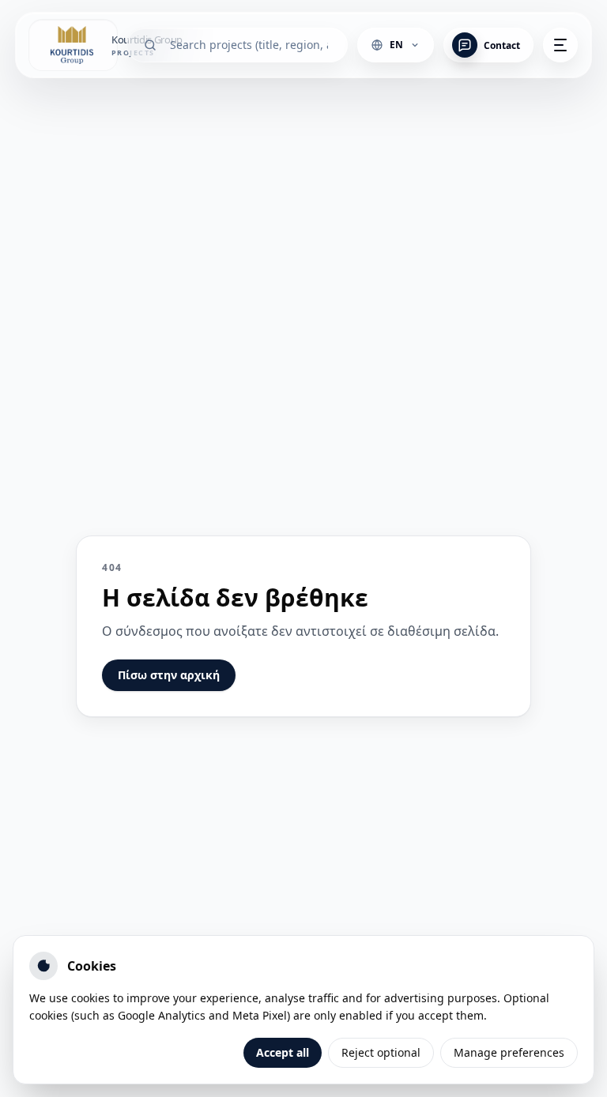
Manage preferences (509, 1052)
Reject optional (380, 1052)
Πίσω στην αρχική (169, 674)
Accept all (282, 1052)
